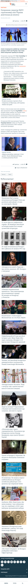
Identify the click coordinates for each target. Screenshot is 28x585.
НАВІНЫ (6, 583)
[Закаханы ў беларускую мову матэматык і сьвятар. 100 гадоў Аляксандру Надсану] (14, 518)
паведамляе (22, 66)
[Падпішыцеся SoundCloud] (18, 562)
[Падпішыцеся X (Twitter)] (8, 562)
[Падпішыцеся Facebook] (5, 562)
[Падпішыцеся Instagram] (21, 562)
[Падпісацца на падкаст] (14, 562)
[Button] (16, 21)
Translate (22, 1)
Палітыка (3, 7)
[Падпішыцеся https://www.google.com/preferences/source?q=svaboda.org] (2, 562)
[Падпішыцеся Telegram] (24, 562)
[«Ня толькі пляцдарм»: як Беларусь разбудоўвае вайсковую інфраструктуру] (14, 540)
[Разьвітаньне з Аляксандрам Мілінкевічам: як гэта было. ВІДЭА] (14, 307)
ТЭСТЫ (14, 583)
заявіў (24, 110)
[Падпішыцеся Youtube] (11, 562)
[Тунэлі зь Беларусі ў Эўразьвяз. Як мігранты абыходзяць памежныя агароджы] (14, 447)
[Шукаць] (23, 583)
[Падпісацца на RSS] (2, 565)
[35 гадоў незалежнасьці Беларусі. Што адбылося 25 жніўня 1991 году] (14, 238)
